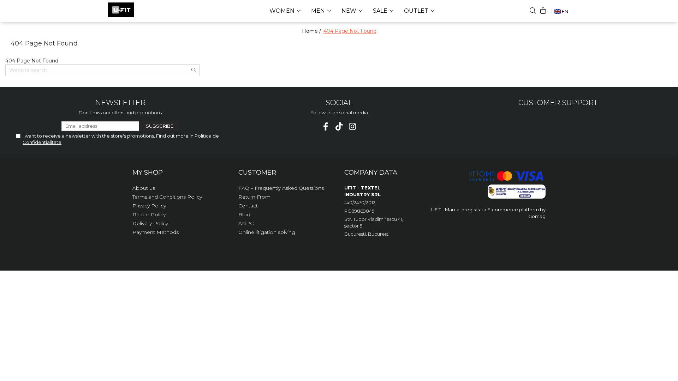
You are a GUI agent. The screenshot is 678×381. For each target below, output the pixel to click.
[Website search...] (533, 10)
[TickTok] (339, 126)
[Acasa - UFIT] (143, 10)
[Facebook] (326, 126)
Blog (244, 214)
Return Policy (149, 214)
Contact (248, 205)
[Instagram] (352, 126)
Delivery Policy (150, 223)
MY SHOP (147, 172)
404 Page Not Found (349, 31)
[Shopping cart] (543, 10)
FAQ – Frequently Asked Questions (281, 188)
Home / (312, 31)
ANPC (246, 223)
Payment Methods (155, 232)
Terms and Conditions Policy (167, 197)
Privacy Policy (149, 205)
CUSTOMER (257, 172)
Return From (254, 197)
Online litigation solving (266, 232)
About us (143, 188)
